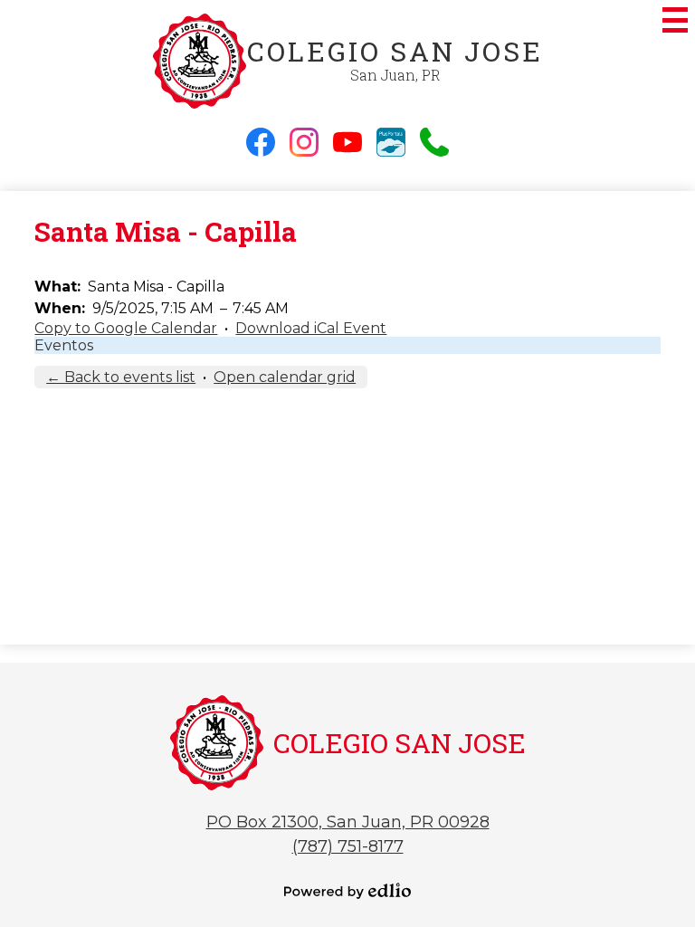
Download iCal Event (310, 328)
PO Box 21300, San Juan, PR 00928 (348, 822)
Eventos (63, 345)
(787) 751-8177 (348, 846)
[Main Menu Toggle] (675, 20)
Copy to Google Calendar (125, 328)
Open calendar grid (285, 377)
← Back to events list (120, 377)
